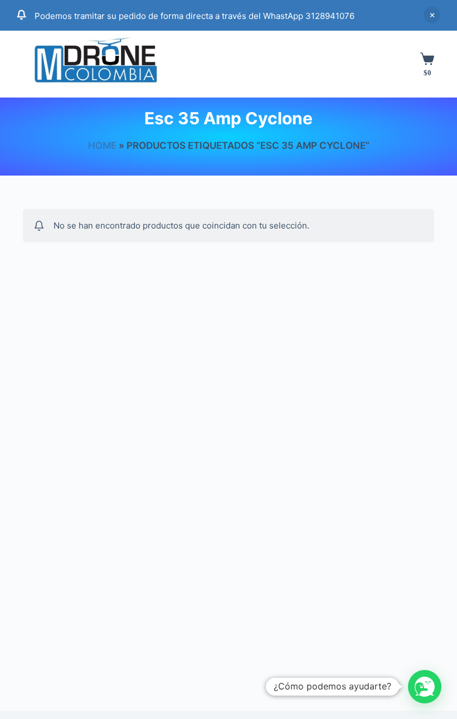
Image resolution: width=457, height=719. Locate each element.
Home (102, 145)
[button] (424, 686)
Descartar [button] (432, 15)
